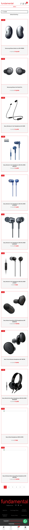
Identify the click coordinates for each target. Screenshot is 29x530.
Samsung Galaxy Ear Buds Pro (14, 87)
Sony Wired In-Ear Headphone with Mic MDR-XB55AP (14, 165)
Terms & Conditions (24, 510)
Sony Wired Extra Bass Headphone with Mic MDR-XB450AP (14, 399)
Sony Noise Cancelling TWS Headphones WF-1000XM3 (14, 321)
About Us (5, 510)
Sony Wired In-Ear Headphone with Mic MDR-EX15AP (14, 282)
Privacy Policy (14, 515)
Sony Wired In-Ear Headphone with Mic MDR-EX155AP (14, 204)
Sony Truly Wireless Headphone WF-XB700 (14, 359)
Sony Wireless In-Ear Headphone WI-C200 (14, 126)
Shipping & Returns (4, 515)
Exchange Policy (14, 510)
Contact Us (24, 515)
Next (23, 487)
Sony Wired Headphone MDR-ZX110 (14, 437)
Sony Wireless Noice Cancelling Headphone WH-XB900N (14, 476)
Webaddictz (17, 523)
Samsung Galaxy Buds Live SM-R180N (14, 48)
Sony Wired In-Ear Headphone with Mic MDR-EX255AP (14, 243)
